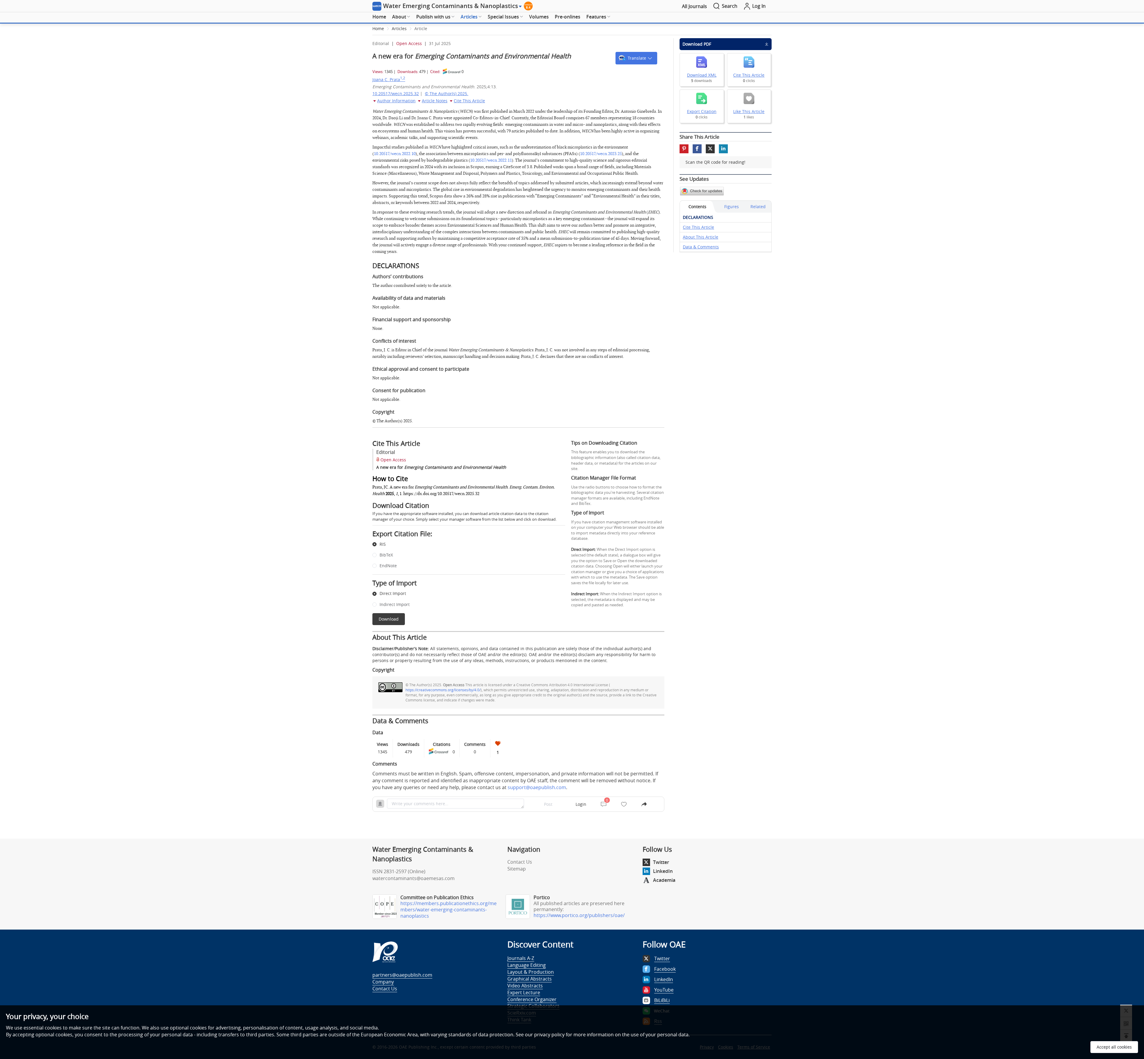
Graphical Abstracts (529, 978)
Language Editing (526, 965)
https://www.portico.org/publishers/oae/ (579, 915)
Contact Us (519, 862)
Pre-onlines (567, 16)
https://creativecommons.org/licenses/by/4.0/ (443, 689)
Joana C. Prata (388, 79)
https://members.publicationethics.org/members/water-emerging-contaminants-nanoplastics (448, 909)
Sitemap (516, 868)
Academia (664, 880)
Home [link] (378, 28)
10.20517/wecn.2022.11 (491, 160)
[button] (636, 58)
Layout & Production (530, 972)
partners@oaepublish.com (402, 975)
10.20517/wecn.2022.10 (395, 153)
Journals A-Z (520, 958)
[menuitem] (379, 17)
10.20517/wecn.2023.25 (601, 153)
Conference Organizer (532, 999)
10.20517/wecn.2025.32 (395, 93)
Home (379, 16)
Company (383, 981)
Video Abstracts (525, 985)
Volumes (539, 16)
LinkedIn (663, 871)
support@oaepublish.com (537, 787)
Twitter (661, 862)
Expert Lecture (523, 992)
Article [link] (420, 28)
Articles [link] (399, 28)
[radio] (464, 544)
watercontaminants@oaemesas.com (413, 878)
